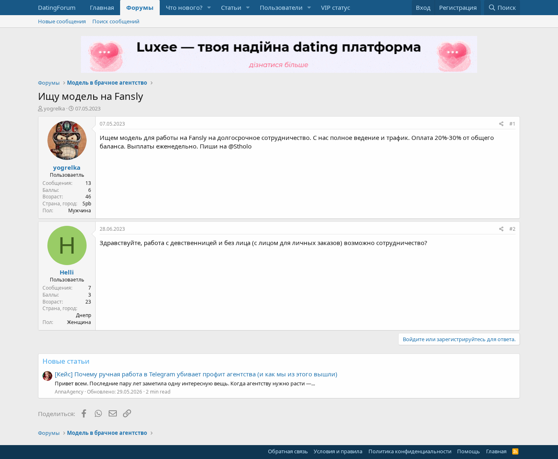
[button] (209, 7)
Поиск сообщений (115, 21)
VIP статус (335, 7)
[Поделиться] (501, 124)
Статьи (231, 7)
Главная (102, 7)
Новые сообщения (62, 21)
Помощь (468, 451)
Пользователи (281, 7)
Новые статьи (65, 361)
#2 (512, 228)
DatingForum (57, 7)
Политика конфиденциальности (409, 451)
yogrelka (54, 108)
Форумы (140, 7)
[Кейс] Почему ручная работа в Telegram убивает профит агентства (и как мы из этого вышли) (196, 374)
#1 (512, 123)
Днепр (83, 315)
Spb (87, 203)
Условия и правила (338, 451)
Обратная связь (288, 451)
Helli (67, 272)
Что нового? (184, 7)
